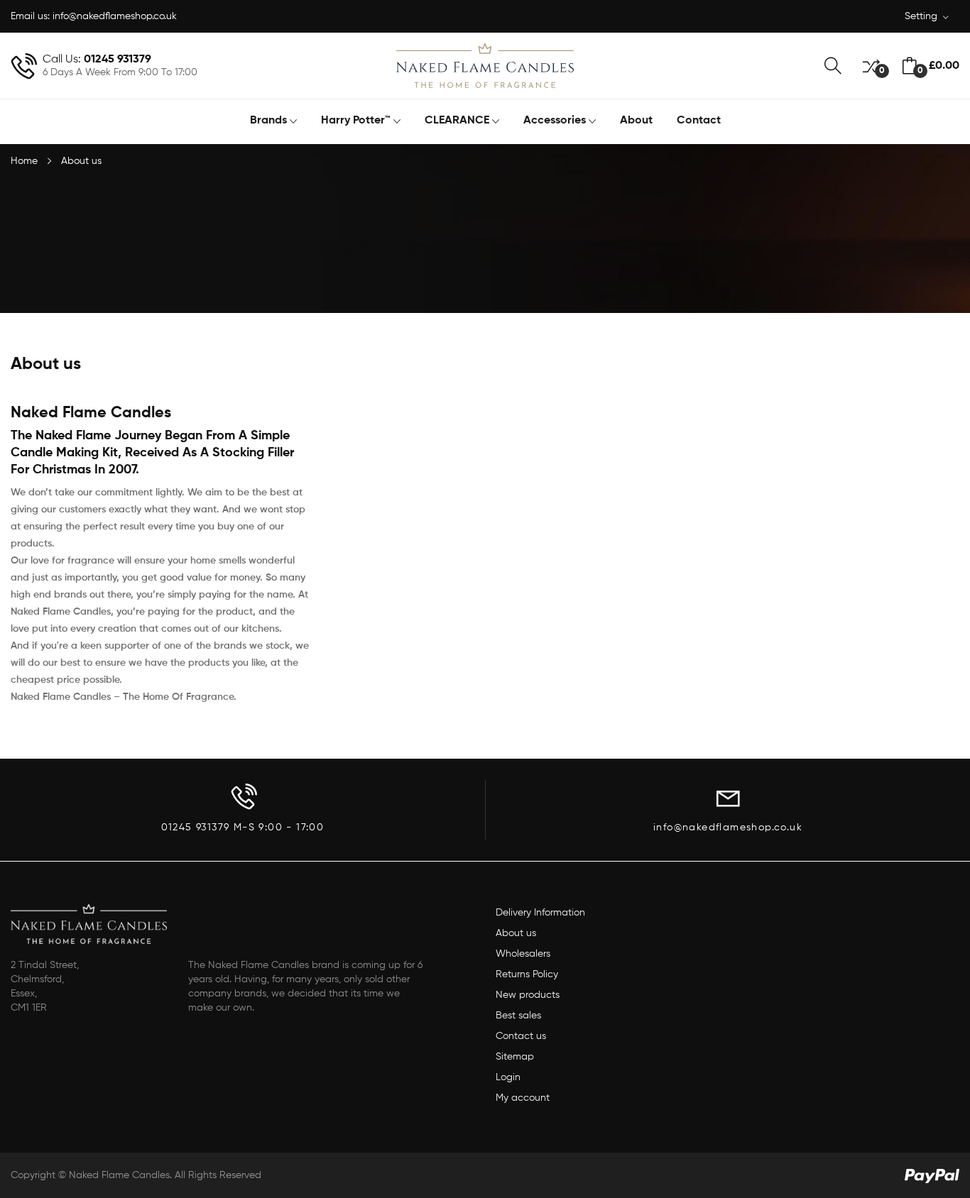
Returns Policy (527, 974)
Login (508, 1077)
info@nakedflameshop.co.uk (115, 16)
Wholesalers (523, 954)
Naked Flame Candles (119, 1175)
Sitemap (515, 1057)
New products (528, 995)
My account (523, 1098)
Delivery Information (540, 913)
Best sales (518, 1016)
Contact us (521, 1036)
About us (516, 933)
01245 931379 (117, 59)
